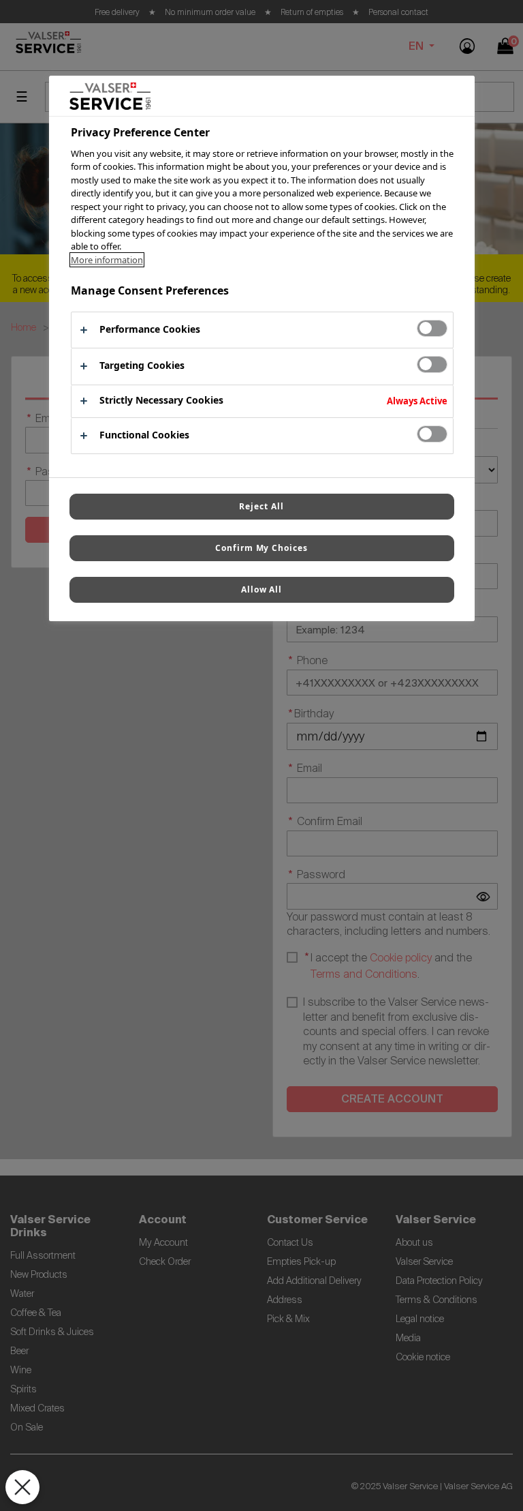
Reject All (261, 506)
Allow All (262, 589)
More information (107, 260)
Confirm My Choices (261, 548)
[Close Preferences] (22, 1487)
